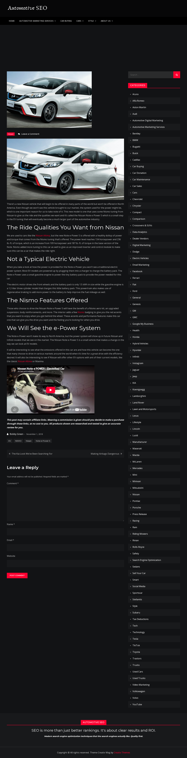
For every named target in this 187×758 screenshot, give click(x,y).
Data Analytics (140, 231)
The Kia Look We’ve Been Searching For (32, 453)
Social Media (139, 586)
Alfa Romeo (138, 100)
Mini (135, 474)
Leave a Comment (30, 134)
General (137, 297)
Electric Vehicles (141, 258)
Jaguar (136, 369)
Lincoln (136, 428)
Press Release (140, 514)
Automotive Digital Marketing (148, 120)
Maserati (137, 448)
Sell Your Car (139, 573)
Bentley (136, 133)
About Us (105, 21)
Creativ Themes (122, 752)
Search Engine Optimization (147, 560)
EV (9, 441)
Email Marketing (141, 264)
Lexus (136, 415)
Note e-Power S (43, 441)
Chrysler (137, 205)
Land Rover (138, 402)
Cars (78, 21)
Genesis (137, 304)
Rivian (136, 540)
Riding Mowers (140, 533)
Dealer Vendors (141, 238)
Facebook (137, 271)
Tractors (137, 658)
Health (136, 330)
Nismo (81, 312)
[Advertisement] (93, 45)
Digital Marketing (142, 245)
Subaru (136, 612)
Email (10, 540)
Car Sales (137, 186)
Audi (135, 113)
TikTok (136, 645)
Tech (135, 625)
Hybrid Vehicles (140, 343)
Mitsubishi (138, 487)
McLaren (137, 461)
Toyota (136, 651)
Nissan (11, 134)
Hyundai (137, 350)
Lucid (135, 435)
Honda (136, 336)
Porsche (137, 507)
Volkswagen (139, 691)
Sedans (136, 566)
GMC (135, 317)
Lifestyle (137, 422)
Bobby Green (16, 434)
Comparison (139, 218)
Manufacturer (140, 441)
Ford (135, 291)
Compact (137, 212)
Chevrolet (138, 199)
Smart (136, 579)
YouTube (137, 704)
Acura (135, 94)
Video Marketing (141, 684)
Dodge (136, 251)
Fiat (134, 284)
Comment (13, 483)
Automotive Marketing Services (36, 21)
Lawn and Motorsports (144, 409)
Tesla (135, 638)
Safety (136, 553)
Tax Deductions (141, 619)
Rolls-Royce (138, 546)
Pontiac (136, 501)
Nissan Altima (43, 235)
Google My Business (143, 323)
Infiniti (136, 356)
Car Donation (139, 172)
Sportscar (138, 592)
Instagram (138, 363)
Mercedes (138, 468)
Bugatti (136, 146)
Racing (136, 520)
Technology (139, 632)
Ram (135, 527)
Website (11, 555)
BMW (135, 140)
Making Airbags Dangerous (105, 453)
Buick (135, 153)
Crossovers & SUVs (142, 225)
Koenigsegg (139, 389)
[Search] (176, 74)
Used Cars (138, 671)
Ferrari (136, 277)
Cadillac (136, 159)
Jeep (135, 376)
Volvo (135, 697)
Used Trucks (139, 678)
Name (11, 524)
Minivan (137, 481)
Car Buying (66, 21)
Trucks (136, 665)
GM (134, 310)
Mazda (136, 455)
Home (12, 21)
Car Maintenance (141, 179)
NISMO (18, 441)
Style (91, 21)
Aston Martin (139, 107)
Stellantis (137, 599)
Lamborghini (139, 396)
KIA (134, 382)
